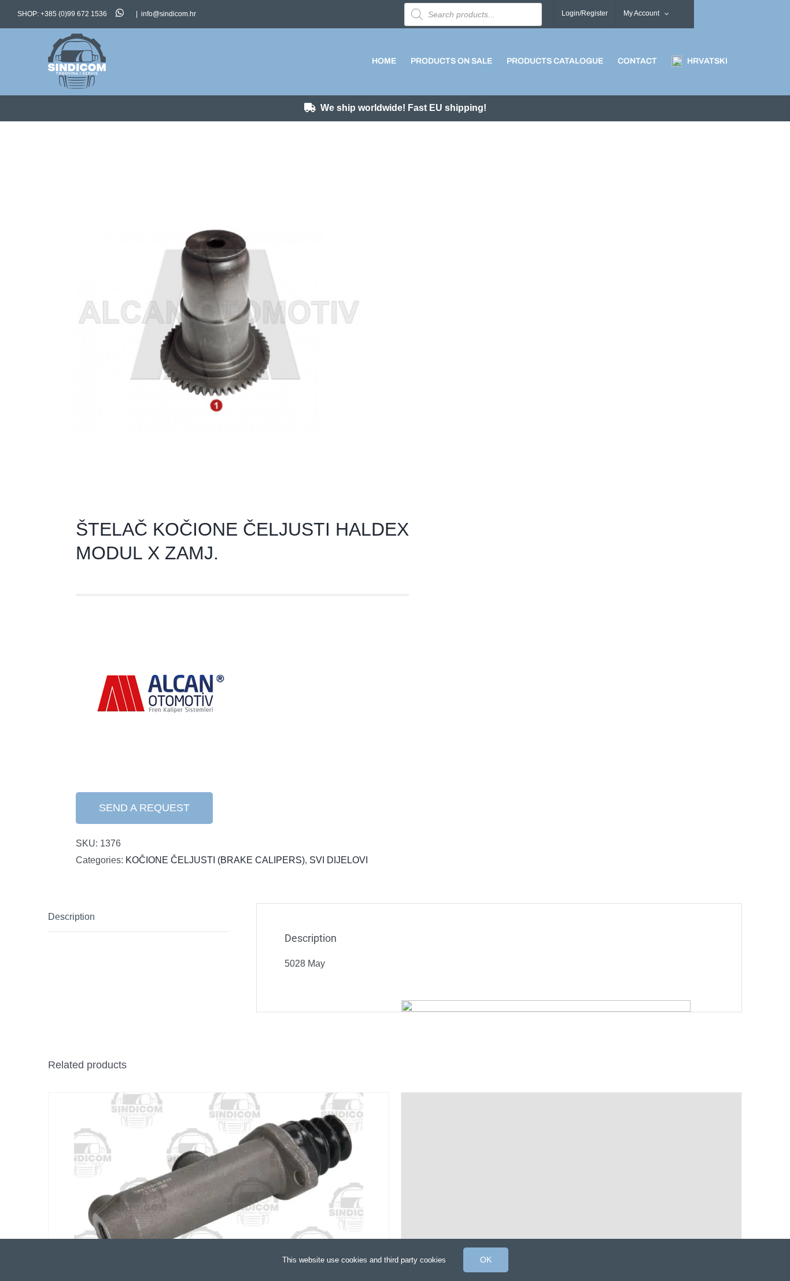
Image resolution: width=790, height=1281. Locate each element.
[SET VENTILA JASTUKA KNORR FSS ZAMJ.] (571, 1170)
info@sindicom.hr (168, 14)
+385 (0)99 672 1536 (73, 14)
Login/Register (585, 13)
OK (486, 1259)
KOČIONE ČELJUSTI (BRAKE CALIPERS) (215, 860)
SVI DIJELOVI (338, 860)
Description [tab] (71, 917)
